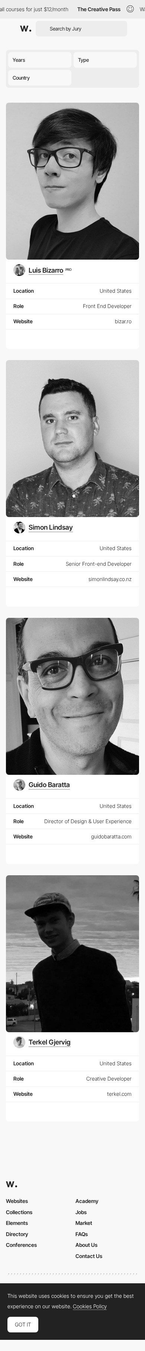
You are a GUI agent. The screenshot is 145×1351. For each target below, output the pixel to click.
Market (83, 1223)
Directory (17, 1234)
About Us (86, 1245)
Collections (19, 1212)
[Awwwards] (25, 29)
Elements (17, 1223)
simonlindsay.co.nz (110, 579)
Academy (87, 1201)
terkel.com (119, 1094)
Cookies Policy (90, 1306)
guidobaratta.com (111, 836)
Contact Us (88, 1256)
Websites (17, 1201)
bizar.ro (123, 321)
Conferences (21, 1245)
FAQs (81, 1234)
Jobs (81, 1212)
